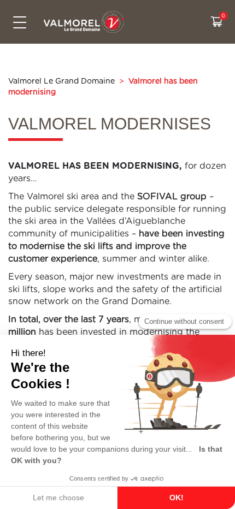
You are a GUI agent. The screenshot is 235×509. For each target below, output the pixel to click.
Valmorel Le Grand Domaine (61, 81)
